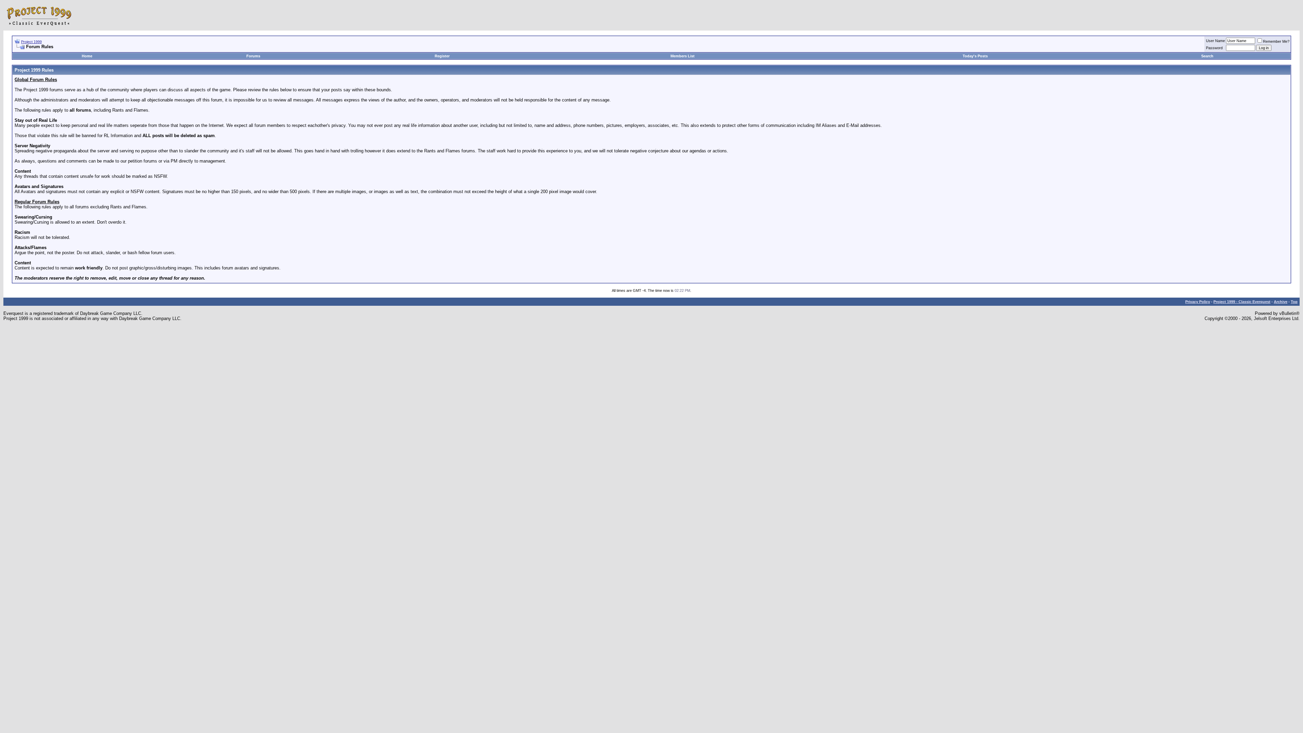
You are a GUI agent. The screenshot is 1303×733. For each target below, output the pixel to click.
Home (87, 56)
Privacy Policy (1197, 302)
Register (442, 56)
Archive (1280, 302)
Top (1294, 302)
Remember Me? (1276, 41)
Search (1207, 56)
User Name (1215, 41)
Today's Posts (975, 56)
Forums (253, 56)
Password (1214, 48)
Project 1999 (31, 42)
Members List (683, 56)
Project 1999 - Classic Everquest (1241, 302)
